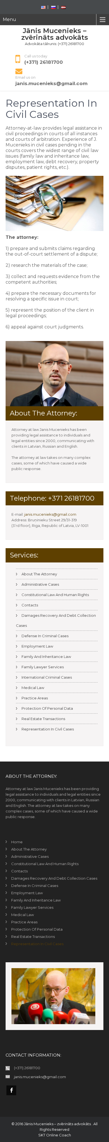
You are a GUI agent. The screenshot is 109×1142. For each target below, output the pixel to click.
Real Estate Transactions (43, 718)
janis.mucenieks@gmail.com (51, 83)
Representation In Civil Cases (48, 729)
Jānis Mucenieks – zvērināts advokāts (54, 34)
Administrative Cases (40, 584)
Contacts (30, 605)
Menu (9, 19)
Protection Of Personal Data (47, 708)
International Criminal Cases (47, 677)
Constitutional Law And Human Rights (55, 594)
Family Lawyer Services (43, 667)
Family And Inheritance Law (46, 656)
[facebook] (11, 1090)
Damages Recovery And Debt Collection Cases (54, 878)
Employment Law (37, 646)
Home (17, 842)
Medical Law (33, 687)
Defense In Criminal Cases (45, 636)
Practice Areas (35, 698)
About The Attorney (39, 574)
